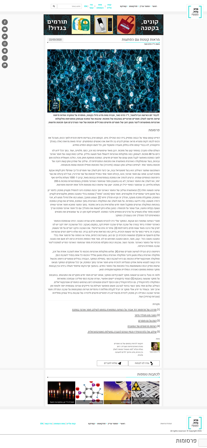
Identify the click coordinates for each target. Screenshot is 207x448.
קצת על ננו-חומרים (147, 320)
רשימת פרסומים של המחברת (142, 326)
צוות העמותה (100, 6)
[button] (54, 6)
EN (85, 6)
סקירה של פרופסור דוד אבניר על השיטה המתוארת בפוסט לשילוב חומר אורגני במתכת (114, 309)
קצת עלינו (109, 6)
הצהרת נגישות (166, 423)
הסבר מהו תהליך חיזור (146, 315)
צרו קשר (91, 6)
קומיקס (123, 6)
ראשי (154, 6)
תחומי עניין (145, 6)
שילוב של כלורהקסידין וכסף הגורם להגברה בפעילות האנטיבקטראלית (122, 331)
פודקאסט (133, 6)
